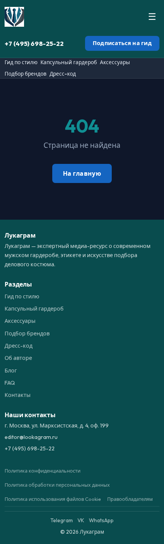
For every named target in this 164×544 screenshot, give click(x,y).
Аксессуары (115, 62)
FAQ (10, 382)
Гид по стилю (21, 62)
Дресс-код (63, 73)
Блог (11, 370)
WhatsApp (101, 520)
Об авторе (18, 358)
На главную (82, 173)
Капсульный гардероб (68, 62)
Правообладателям (130, 499)
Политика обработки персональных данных (57, 485)
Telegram (61, 520)
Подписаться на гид (122, 43)
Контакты (18, 395)
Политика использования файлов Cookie (53, 499)
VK (80, 520)
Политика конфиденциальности (42, 471)
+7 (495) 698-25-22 (34, 43)
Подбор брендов (26, 73)
